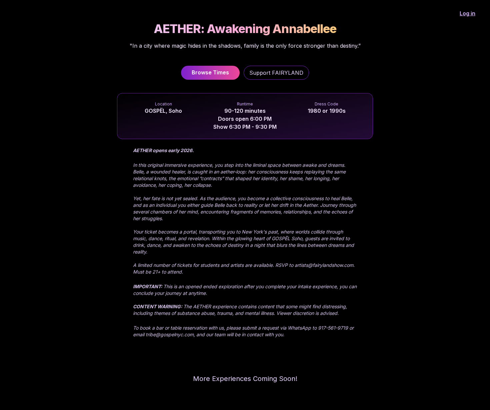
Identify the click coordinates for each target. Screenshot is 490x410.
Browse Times (210, 72)
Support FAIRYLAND (276, 72)
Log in (467, 13)
